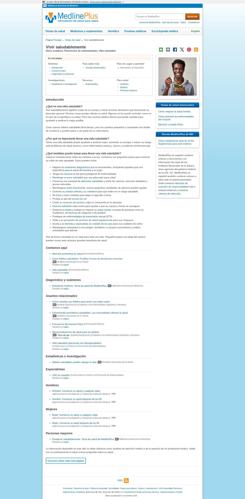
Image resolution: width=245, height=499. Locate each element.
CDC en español (61, 375)
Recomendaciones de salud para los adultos (75, 332)
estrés (68, 209)
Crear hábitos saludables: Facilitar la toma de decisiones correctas (87, 258)
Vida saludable (60, 269)
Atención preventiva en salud (67, 253)
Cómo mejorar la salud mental (174, 111)
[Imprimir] (168, 49)
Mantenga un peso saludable (67, 177)
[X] (182, 49)
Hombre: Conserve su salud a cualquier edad (76, 391)
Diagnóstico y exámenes (63, 74)
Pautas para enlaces (128, 488)
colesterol (92, 191)
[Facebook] (175, 49)
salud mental (104, 209)
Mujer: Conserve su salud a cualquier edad (75, 415)
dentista (69, 223)
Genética (113, 31)
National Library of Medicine (74, 492)
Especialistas (92, 84)
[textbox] (160, 16)
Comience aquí (59, 71)
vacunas (68, 173)
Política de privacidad (98, 488)
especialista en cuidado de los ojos (94, 223)
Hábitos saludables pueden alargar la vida (74, 362)
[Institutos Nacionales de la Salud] (45, 5)
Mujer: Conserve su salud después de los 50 (75, 423)
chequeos (128, 220)
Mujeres (124, 87)
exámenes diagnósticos (77, 167)
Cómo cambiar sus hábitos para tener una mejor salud (81, 301)
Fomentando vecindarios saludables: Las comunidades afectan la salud (90, 312)
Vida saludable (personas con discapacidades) (76, 343)
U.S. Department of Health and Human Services (139, 492)
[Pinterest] (189, 49)
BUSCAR (192, 16)
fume (59, 195)
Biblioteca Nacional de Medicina (63, 5)
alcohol (80, 202)
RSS (120, 480)
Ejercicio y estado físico (170, 124)
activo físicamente (75, 187)
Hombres (124, 84)
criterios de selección (169, 193)
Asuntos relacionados (96, 68)
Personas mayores (128, 90)
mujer (99, 170)
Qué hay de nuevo (170, 22)
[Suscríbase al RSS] (196, 49)
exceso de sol (79, 198)
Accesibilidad (113, 488)
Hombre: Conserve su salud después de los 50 (77, 399)
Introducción (57, 68)
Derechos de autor (81, 488)
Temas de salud (55, 31)
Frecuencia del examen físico (67, 324)
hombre (87, 170)
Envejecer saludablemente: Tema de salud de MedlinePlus (83, 439)
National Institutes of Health (171, 492)
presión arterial (73, 191)
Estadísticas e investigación (64, 84)
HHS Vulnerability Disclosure (170, 488)
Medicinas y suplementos (86, 31)
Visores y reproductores (148, 488)
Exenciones (68, 488)
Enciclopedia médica (165, 31)
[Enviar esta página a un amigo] (161, 49)
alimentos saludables (92, 181)
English (195, 31)
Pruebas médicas (135, 31)
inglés (66, 265)
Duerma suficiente (62, 206)
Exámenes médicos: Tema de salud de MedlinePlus (79, 285)
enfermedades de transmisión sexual (86, 216)
